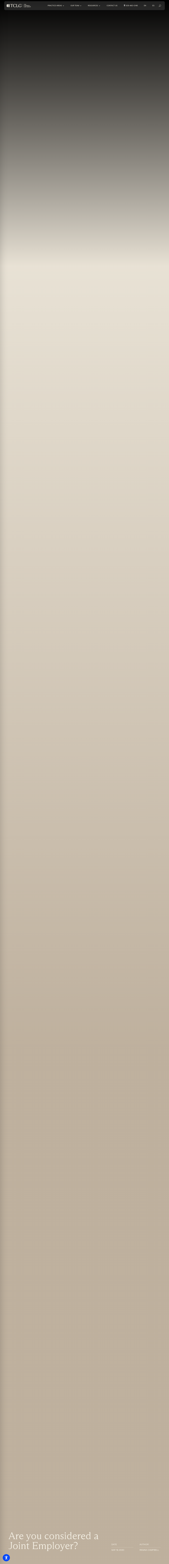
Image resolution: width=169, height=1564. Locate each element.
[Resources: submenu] (101, 5)
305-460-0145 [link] (132, 6)
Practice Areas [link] (55, 6)
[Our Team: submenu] (82, 5)
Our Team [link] (75, 6)
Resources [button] (93, 6)
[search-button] (160, 5)
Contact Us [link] (112, 6)
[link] (19, 5)
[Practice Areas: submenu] (65, 5)
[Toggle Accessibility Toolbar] (6, 1558)
